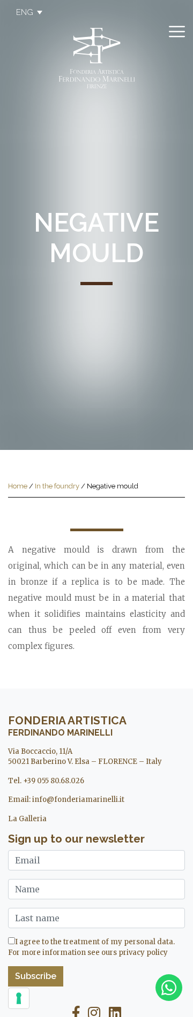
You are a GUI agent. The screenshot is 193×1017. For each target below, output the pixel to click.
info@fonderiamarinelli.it (78, 799)
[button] (23, 12)
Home (17, 486)
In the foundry (57, 486)
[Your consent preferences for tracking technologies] (19, 998)
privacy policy (143, 952)
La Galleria (27, 818)
